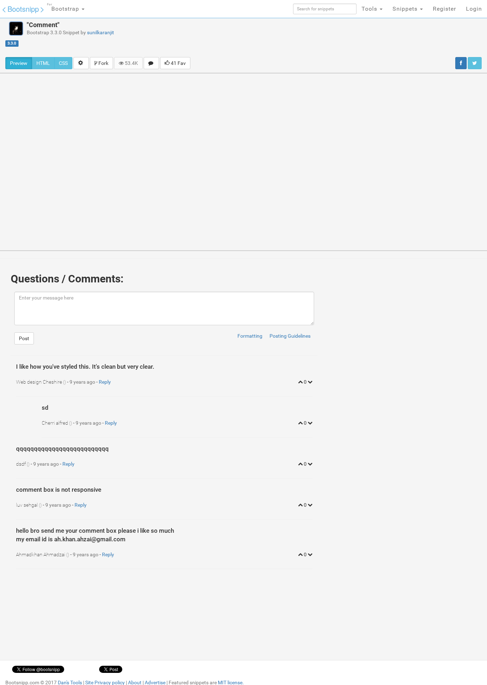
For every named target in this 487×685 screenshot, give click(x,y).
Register (444, 8)
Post (24, 338)
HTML (43, 63)
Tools (370, 8)
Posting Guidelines (290, 336)
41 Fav (178, 63)
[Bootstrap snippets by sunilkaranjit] (16, 28)
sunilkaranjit (100, 32)
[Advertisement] (297, 37)
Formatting (249, 336)
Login (474, 8)
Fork (102, 63)
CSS (63, 63)
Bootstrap (64, 7)
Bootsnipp (23, 9)
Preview (18, 63)
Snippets (406, 8)
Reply (105, 382)
